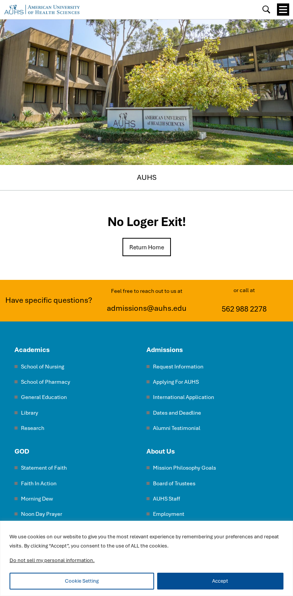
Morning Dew (37, 498)
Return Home (146, 247)
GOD (21, 451)
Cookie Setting (82, 581)
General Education (44, 397)
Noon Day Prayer (41, 513)
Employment (168, 513)
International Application (183, 397)
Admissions (164, 349)
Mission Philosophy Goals (184, 467)
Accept (220, 581)
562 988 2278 (244, 309)
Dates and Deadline (177, 412)
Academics (32, 349)
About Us (160, 451)
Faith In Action (38, 483)
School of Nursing (42, 366)
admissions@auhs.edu (147, 308)
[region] (146, 558)
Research (32, 428)
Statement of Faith (44, 467)
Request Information (178, 366)
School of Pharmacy (45, 381)
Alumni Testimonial (176, 428)
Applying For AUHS (176, 381)
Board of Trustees (174, 483)
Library (29, 412)
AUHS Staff (166, 498)
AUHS (146, 177)
